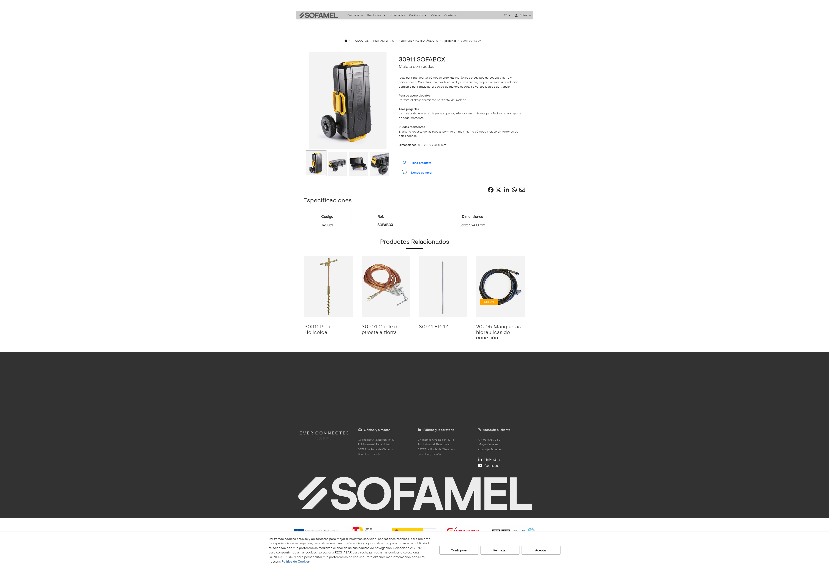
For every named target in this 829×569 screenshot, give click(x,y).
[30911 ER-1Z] (443, 286)
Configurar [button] (459, 550)
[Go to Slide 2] (337, 164)
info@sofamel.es (488, 444)
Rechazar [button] (500, 550)
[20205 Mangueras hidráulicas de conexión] (500, 286)
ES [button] (506, 15)
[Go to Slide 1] (316, 163)
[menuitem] (355, 15)
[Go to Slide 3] (358, 164)
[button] (317, 15)
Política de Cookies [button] (296, 561)
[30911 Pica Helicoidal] (328, 286)
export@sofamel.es (490, 449)
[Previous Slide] (312, 101)
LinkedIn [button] (491, 459)
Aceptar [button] (541, 550)
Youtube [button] (491, 465)
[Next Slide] (383, 101)
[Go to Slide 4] (379, 164)
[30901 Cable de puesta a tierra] (386, 286)
